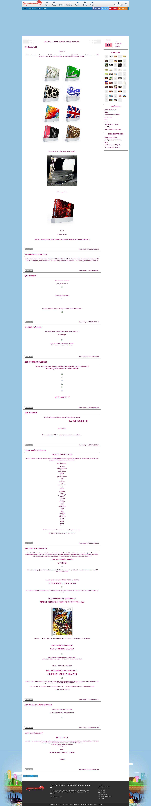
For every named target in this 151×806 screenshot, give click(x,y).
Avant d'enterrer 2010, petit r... (113, 145)
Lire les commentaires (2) (40, 727)
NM (106, 119)
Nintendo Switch (57, 790)
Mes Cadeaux (108, 117)
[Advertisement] (75, 23)
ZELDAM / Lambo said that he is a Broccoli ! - (62, 42)
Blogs (85, 5)
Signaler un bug (102, 792)
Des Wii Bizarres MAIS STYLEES (38, 705)
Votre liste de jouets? (34, 733)
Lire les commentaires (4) (40, 407)
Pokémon (71, 790)
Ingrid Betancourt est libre (36, 254)
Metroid (77, 790)
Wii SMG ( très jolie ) (33, 327)
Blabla (106, 112)
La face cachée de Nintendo (112, 114)
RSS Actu (52, 796)
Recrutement (101, 790)
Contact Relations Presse (104, 788)
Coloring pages (98, 804)
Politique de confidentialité (105, 796)
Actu (47, 5)
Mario (67, 790)
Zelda (63, 790)
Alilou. (106, 142)
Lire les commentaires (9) (40, 322)
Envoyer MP (118, 43)
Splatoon (87, 790)
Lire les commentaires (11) (40, 249)
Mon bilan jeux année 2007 (36, 548)
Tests (54, 5)
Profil (116, 41)
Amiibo (59, 792)
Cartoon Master (73, 792)
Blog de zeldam (37, 8)
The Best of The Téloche (111, 124)
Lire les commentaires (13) (40, 270)
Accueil (25, 8)
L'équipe (100, 784)
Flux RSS (117, 46)
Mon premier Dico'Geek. (111, 137)
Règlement (101, 798)
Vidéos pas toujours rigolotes (113, 129)
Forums (77, 5)
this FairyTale (108, 127)
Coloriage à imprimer (88, 804)
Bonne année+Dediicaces (35, 450)
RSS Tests (58, 796)
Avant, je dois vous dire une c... (113, 140)
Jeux (92, 5)
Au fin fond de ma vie (110, 109)
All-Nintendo (69, 804)
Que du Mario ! (31, 276)
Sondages (107, 122)
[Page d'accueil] (35, 788)
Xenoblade (82, 790)
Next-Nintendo (75, 804)
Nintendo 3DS (53, 792)
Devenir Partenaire (60, 804)
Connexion (118, 5)
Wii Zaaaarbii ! (31, 47)
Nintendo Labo (81, 792)
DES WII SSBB (31, 413)
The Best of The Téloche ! (112, 147)
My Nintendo (65, 792)
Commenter (29, 249)
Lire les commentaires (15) (40, 543)
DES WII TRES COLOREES (36, 362)
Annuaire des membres (104, 786)
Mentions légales (102, 794)
